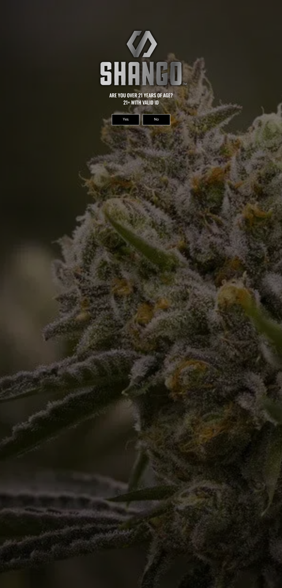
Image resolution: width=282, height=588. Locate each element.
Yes (126, 119)
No (156, 119)
